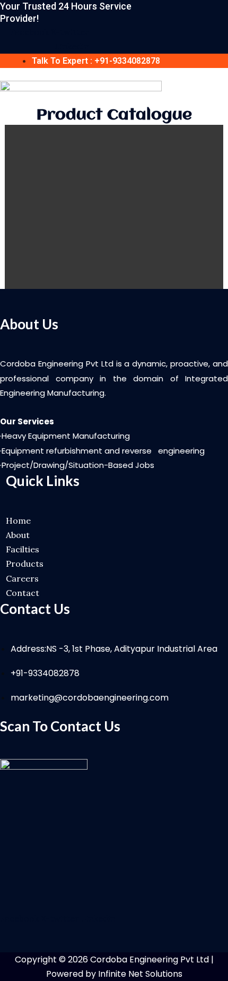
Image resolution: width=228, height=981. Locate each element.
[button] (224, 91)
